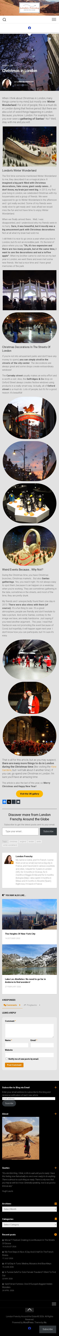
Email (34, 1040)
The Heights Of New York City (20, 934)
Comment (10, 1021)
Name (8, 1040)
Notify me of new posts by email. (23, 1059)
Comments (13, 1005)
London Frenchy (25, 82)
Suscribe (9, 1103)
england (23, 842)
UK (12, 65)
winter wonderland (10, 845)
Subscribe (48, 831)
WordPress (28, 1322)
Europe (5, 65)
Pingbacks (33, 1005)
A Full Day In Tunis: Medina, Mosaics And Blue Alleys (28, 1263)
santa (39, 842)
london (31, 842)
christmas (13, 842)
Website (9, 1050)
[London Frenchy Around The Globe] (29, 28)
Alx (45, 1322)
